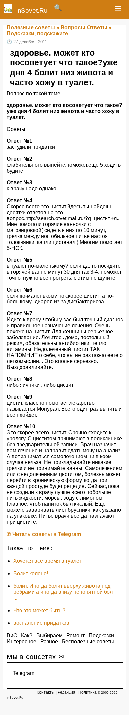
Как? (26, 635)
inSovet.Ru (32, 10)
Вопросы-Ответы (84, 27)
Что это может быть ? (39, 610)
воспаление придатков (41, 623)
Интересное (21, 641)
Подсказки (101, 635)
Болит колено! (30, 573)
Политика (87, 692)
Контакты (46, 692)
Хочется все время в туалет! (48, 561)
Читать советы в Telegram (46, 534)
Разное (49, 641)
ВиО (12, 635)
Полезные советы (31, 27)
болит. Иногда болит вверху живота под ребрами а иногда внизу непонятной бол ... (63, 592)
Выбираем (49, 635)
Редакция (66, 692)
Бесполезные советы (88, 641)
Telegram (23, 673)
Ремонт (75, 635)
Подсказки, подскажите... (39, 33)
